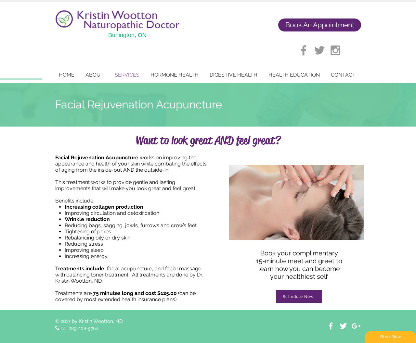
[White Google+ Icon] (356, 326)
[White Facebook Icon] (330, 326)
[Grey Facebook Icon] (303, 50)
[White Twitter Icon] (343, 326)
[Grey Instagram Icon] (335, 50)
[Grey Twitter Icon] (319, 50)
